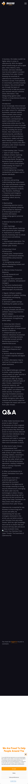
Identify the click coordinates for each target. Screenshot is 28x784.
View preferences (14, 777)
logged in (14, 642)
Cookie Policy (13, 781)
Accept (14, 769)
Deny (14, 773)
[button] (25, 754)
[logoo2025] (8, 3)
